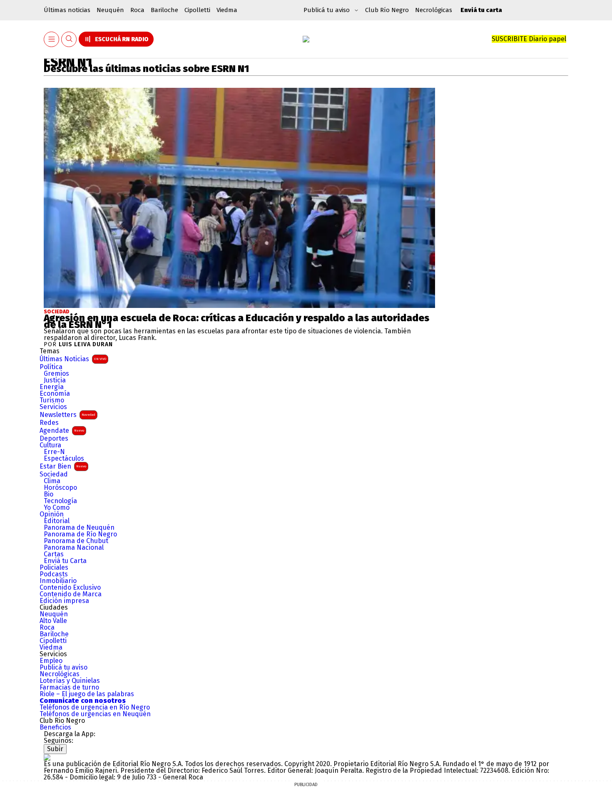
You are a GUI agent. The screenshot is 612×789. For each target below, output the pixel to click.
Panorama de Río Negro (80, 534)
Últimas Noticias (73, 359)
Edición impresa (64, 601)
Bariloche (164, 10)
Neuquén (110, 10)
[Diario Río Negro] (306, 39)
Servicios (53, 407)
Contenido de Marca (71, 594)
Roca (137, 10)
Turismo (52, 400)
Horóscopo (60, 487)
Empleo (51, 661)
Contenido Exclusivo (70, 587)
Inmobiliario (58, 581)
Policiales (54, 567)
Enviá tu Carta (65, 561)
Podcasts (54, 574)
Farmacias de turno (69, 687)
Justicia (55, 380)
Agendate (62, 430)
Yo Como (57, 507)
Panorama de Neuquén (79, 527)
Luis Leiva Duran (86, 344)
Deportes (54, 438)
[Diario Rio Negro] (47, 757)
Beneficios (55, 727)
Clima (52, 481)
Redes (49, 422)
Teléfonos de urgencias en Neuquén (95, 714)
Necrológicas (433, 10)
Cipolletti (197, 10)
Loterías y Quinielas (70, 680)
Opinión (52, 514)
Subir (55, 749)
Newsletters (67, 415)
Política (51, 367)
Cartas (54, 554)
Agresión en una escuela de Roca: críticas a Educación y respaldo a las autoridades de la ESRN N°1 (236, 321)
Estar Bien (63, 466)
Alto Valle (53, 621)
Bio (48, 494)
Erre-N (54, 452)
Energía (52, 387)
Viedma (226, 10)
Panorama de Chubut (76, 541)
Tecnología (60, 501)
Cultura (50, 445)
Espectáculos (64, 458)
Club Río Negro (387, 10)
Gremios (56, 373)
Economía (55, 393)
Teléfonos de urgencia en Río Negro (95, 707)
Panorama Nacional (74, 547)
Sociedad (57, 311)
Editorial (57, 521)
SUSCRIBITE (529, 39)
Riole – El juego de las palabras (87, 694)
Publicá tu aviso (63, 667)
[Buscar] (69, 39)
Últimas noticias (67, 10)
